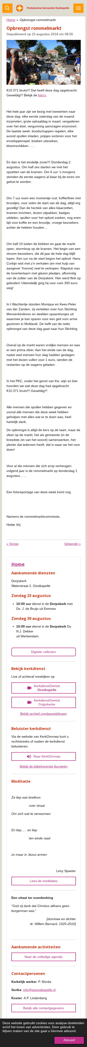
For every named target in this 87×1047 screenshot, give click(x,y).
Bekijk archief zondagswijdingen (43, 713)
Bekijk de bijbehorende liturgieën (44, 766)
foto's (42, 95)
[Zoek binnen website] (7, 8)
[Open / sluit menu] (78, 8)
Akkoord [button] (69, 1040)
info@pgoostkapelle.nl (39, 990)
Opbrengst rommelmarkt (38, 20)
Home (10, 20)
